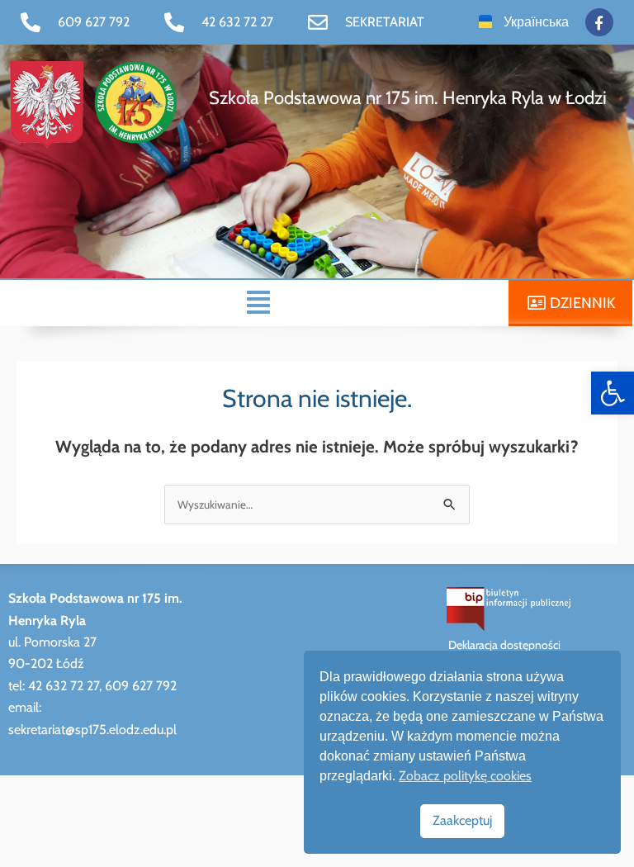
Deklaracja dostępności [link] (504, 644)
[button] (258, 302)
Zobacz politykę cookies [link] (465, 776)
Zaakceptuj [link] (462, 820)
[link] (612, 393)
